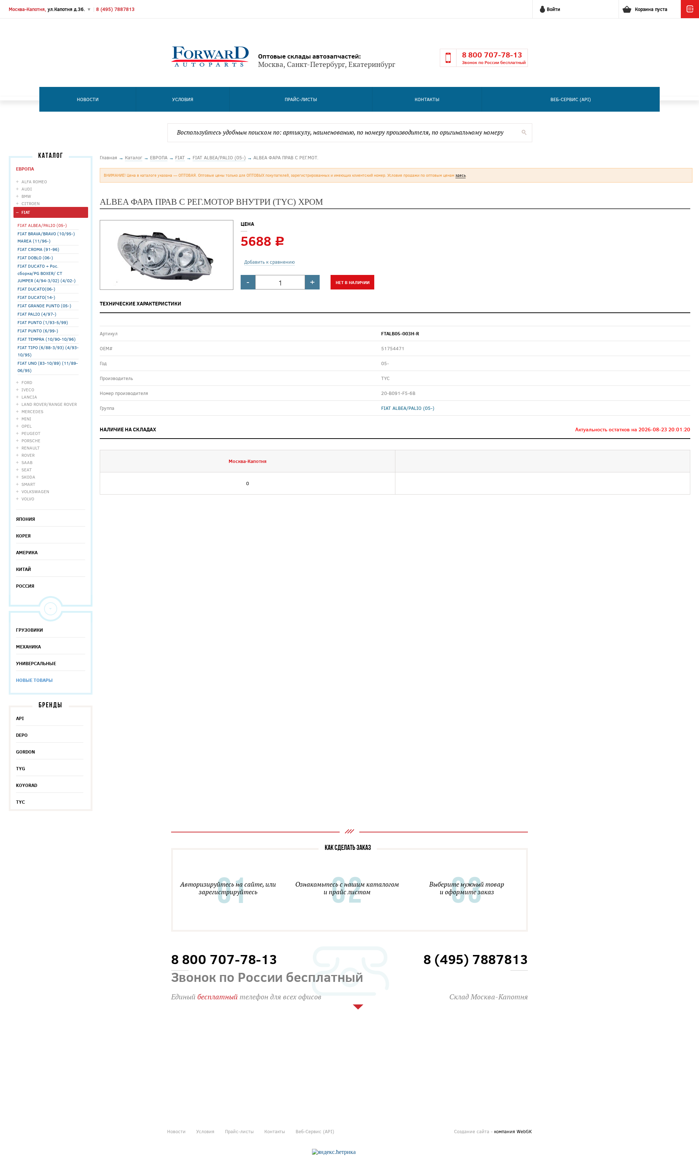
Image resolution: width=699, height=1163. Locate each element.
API (20, 718)
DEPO (22, 735)
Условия (182, 99)
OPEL (26, 426)
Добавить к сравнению (269, 262)
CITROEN (30, 203)
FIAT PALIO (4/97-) (36, 314)
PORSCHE (30, 440)
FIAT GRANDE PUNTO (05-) (44, 305)
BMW (26, 196)
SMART (28, 484)
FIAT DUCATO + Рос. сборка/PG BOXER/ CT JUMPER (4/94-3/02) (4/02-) (46, 273)
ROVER (28, 455)
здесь (460, 175)
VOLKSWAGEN (35, 491)
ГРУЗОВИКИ (29, 630)
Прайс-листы (301, 99)
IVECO (27, 389)
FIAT (25, 212)
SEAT (26, 469)
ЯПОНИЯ (25, 519)
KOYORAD (26, 785)
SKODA (28, 477)
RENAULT (30, 448)
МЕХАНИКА (28, 646)
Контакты (427, 99)
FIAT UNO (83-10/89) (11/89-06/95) (47, 366)
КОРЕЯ (23, 535)
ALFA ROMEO (34, 181)
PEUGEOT (30, 433)
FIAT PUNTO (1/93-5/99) (42, 322)
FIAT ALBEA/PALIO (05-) (42, 225)
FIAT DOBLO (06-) (35, 257)
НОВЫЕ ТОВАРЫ (34, 680)
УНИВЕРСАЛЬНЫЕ (36, 663)
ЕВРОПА (25, 168)
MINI (26, 418)
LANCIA (29, 397)
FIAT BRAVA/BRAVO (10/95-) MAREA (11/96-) (46, 237)
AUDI (26, 189)
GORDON (25, 751)
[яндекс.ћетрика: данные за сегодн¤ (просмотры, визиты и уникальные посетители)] (334, 1152)
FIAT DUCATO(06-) (36, 289)
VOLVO (27, 498)
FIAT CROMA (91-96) (38, 249)
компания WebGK (513, 1131)
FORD (26, 382)
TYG (20, 768)
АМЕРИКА (26, 552)
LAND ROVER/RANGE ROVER (49, 404)
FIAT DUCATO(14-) (36, 297)
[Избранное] (690, 16)
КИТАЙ (23, 569)
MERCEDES (32, 411)
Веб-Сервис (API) (570, 99)
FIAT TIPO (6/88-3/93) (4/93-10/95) (48, 350)
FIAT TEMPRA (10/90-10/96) (46, 339)
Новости (88, 99)
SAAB (26, 462)
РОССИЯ (25, 586)
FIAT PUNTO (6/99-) (37, 330)
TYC (20, 802)
